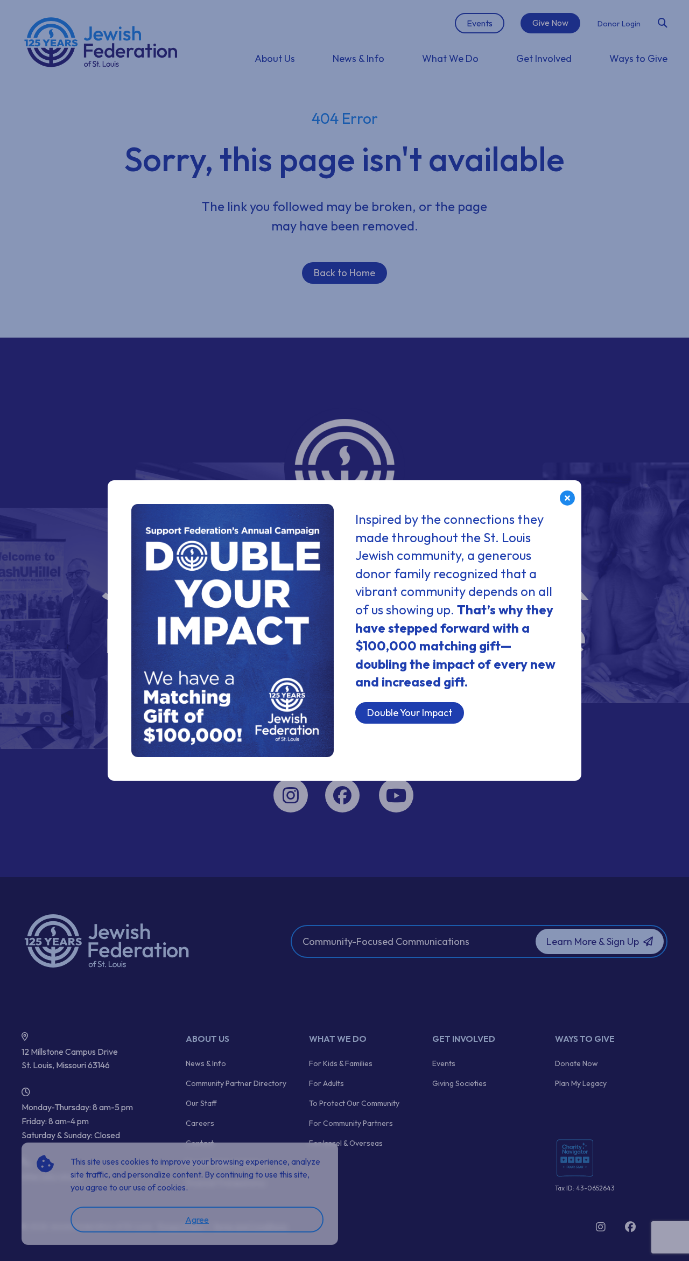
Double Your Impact (409, 712)
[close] (567, 498)
